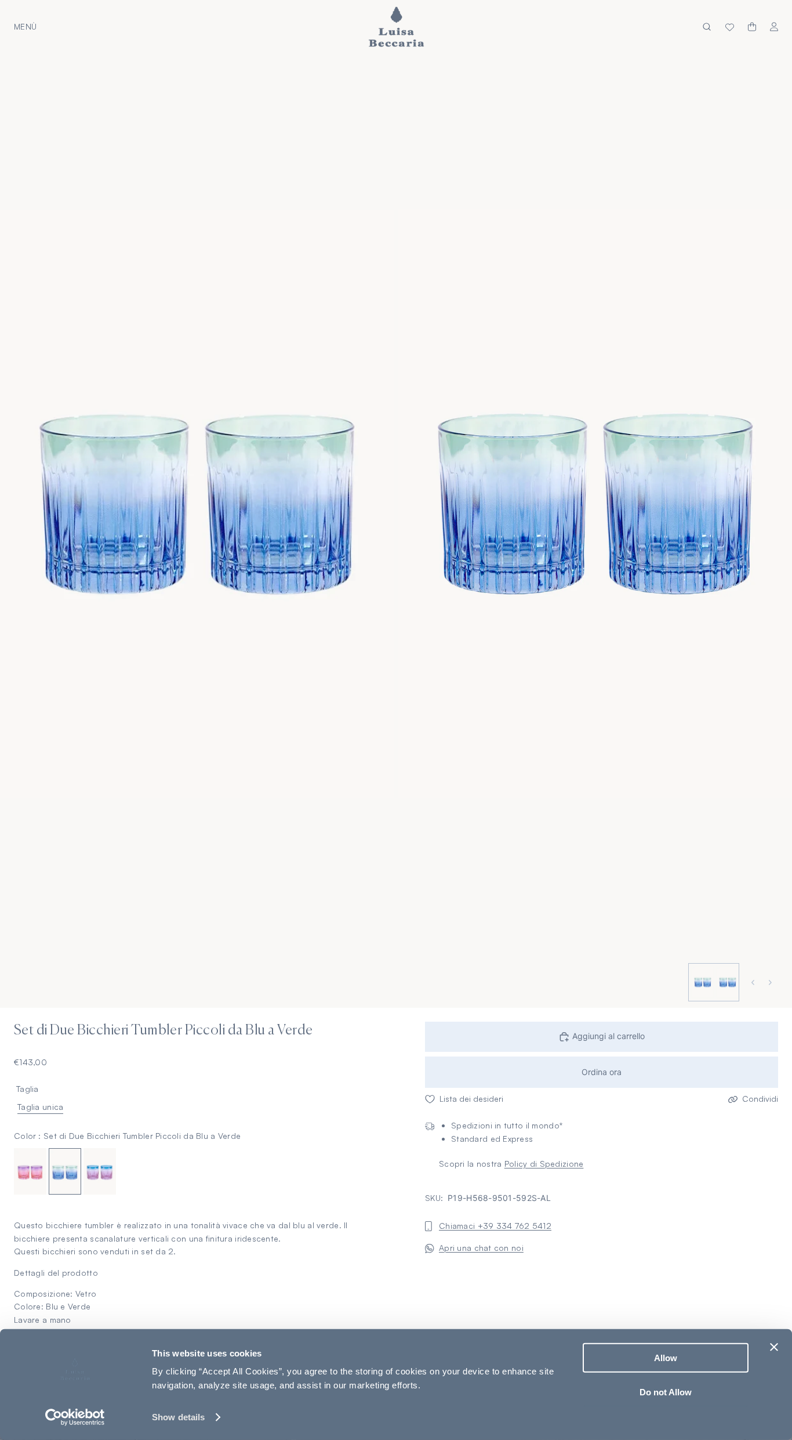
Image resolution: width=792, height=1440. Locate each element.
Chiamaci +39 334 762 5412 (495, 1226)
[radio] (30, 1172)
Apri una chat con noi (481, 1248)
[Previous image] (754, 982)
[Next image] (772, 982)
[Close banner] (774, 1347)
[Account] (774, 27)
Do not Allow (666, 1391)
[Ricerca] (706, 27)
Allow (665, 1358)
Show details (178, 1417)
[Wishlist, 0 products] (729, 26)
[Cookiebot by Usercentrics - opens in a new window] (75, 1417)
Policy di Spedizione (544, 1164)
